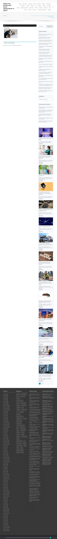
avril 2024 (5, 434)
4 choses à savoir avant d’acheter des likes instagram (47, 446)
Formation (24, 418)
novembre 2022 (6, 458)
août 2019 (5, 514)
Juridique (39, 5)
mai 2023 (5, 450)
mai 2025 (5, 415)
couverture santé (23, 409)
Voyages (49, 9)
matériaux (18, 432)
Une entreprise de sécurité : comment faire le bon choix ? (48, 411)
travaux (18, 447)
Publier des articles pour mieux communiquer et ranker (8, 7)
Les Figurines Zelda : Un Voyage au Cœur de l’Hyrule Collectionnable (47, 414)
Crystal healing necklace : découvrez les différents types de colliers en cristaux (44, 38)
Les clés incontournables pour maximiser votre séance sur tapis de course (46, 79)
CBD (22, 407)
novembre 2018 (6, 527)
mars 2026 (5, 401)
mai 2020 (5, 501)
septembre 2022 (6, 461)
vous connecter (9, 45)
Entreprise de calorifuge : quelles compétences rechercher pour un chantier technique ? (46, 41)
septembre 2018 (6, 530)
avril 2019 (5, 520)
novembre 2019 (6, 510)
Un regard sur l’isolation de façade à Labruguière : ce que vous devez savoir (45, 115)
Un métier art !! (41, 175)
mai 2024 (5, 432)
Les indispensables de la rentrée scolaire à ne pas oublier (34, 464)
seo (24, 441)
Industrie (27, 5)
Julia (5, 25)
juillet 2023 (5, 447)
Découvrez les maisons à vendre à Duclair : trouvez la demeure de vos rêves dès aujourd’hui (34, 477)
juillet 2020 (5, 498)
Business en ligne (23, 405)
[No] (55, 537)
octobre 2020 (6, 494)
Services (25, 9)
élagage (18, 452)
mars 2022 (5, 470)
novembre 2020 (6, 493)
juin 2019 (5, 517)
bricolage (18, 405)
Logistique (49, 5)
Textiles (29, 9)
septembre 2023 (6, 444)
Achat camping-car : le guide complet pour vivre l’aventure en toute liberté (35, 483)
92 (42, 383)
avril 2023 (5, 451)
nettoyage (22, 434)
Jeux (35, 5)
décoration (18, 414)
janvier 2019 (5, 524)
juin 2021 (5, 483)
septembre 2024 (6, 427)
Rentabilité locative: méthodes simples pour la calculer (34, 497)
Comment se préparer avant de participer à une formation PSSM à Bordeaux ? (34, 469)
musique (23, 432)
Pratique (36, 7)
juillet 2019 (5, 516)
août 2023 (5, 445)
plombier (18, 438)
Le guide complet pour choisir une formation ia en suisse (34, 425)
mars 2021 (5, 487)
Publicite (40, 7)
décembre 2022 (6, 457)
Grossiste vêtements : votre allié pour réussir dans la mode (34, 420)
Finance (43, 3)
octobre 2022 (6, 460)
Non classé (31, 7)
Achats (20, 3)
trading (25, 445)
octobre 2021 (6, 477)
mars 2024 (5, 435)
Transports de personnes (41, 9)
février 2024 (5, 437)
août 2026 (5, 394)
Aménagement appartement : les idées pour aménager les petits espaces (47, 437)
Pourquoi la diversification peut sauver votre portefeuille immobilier (34, 462)
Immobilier (23, 5)
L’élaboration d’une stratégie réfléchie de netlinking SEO (45, 121)
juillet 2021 (5, 481)
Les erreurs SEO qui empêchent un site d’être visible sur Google (34, 474)
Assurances (30, 3)
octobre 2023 (6, 442)
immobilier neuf (19, 423)
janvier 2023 (5, 455)
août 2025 (5, 411)
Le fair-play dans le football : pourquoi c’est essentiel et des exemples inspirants (45, 73)
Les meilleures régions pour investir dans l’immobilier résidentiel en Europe (35, 456)
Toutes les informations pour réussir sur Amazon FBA (47, 440)
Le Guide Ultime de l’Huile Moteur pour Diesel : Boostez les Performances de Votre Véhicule (34, 480)
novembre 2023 (6, 441)
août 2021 (5, 480)
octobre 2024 (6, 425)
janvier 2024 (5, 438)
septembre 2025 (6, 409)
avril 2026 (5, 399)
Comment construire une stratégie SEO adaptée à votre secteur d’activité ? (35, 486)
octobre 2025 (6, 408)
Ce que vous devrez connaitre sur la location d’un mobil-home (47, 434)
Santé (50, 7)
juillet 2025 (5, 412)
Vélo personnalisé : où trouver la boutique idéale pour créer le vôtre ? (34, 472)
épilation (22, 452)
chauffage (18, 409)
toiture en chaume (19, 445)
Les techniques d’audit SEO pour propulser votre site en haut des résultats (44, 263)
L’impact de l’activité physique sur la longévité (45, 64)
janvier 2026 (5, 404)
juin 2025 (5, 414)
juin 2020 (5, 500)
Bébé (35, 3)
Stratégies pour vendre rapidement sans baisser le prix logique (45, 70)
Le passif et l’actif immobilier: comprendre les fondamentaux (33, 418)
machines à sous (22, 427)
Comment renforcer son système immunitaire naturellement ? (34, 407)
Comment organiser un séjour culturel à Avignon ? (47, 404)
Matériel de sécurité (24, 7)
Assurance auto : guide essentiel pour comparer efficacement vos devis (44, 53)
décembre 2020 (6, 491)
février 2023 (5, 454)
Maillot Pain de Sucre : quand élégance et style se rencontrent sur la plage (46, 35)
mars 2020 (5, 504)
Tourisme (34, 9)
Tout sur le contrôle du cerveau (44, 226)
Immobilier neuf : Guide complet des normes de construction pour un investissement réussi (46, 85)
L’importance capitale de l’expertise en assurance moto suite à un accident (44, 50)
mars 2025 (5, 418)
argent (18, 396)
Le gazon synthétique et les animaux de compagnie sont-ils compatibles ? (48, 430)
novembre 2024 (6, 424)
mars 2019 (5, 521)
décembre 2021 (6, 474)
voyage (22, 447)
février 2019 (5, 523)
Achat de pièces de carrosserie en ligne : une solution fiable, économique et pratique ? (45, 88)
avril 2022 (5, 468)
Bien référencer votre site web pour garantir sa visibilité (48, 457)
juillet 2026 (5, 395)
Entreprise (39, 3)
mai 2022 (5, 467)
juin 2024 (5, 431)
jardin (17, 427)
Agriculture (25, 3)
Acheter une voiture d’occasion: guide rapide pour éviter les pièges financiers (45, 44)
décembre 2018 (6, 526)
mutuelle (18, 434)
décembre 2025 (6, 405)
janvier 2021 (5, 490)
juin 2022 (5, 465)
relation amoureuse (20, 441)
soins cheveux (19, 443)
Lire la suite (40, 143)
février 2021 (5, 488)
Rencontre (45, 7)
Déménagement (19, 418)
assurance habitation (20, 400)
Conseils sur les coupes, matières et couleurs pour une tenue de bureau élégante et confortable (35, 494)
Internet (32, 5)
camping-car (18, 407)
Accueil (32, 15)
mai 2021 (5, 484)
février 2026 (5, 402)
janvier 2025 (5, 421)
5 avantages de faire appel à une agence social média (47, 452)
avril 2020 (5, 503)
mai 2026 (5, 398)
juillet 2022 (5, 464)
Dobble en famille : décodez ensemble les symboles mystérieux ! (34, 451)
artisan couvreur (22, 396)
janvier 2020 (5, 507)
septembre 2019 (6, 513)
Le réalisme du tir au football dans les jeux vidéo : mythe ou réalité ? (45, 91)
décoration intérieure (20, 416)
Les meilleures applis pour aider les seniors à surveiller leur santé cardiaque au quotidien (45, 56)
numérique (18, 436)
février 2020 (5, 506)
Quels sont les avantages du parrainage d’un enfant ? (47, 409)
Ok (50, 537)
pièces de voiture (24, 436)
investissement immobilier (20, 425)
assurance (18, 398)
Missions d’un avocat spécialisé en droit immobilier (47, 394)
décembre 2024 (6, 422)
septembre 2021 (6, 478)
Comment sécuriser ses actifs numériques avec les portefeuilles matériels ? (45, 193)
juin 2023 (5, 448)
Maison (18, 7)
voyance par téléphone (20, 450)
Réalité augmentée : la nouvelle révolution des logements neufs (34, 432)
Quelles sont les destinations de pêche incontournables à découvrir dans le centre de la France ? (46, 111)
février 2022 (5, 471)
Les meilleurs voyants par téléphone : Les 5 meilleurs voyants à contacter (48, 422)
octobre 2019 (6, 511)
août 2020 (5, 497)
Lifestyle (44, 5)
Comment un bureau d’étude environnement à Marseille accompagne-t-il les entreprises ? (34, 489)
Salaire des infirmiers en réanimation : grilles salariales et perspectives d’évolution (45, 157)
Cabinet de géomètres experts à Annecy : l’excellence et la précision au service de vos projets (34, 459)
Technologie (24, 443)
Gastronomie (48, 3)
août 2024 (5, 428)
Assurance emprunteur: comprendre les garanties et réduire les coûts (35, 454)
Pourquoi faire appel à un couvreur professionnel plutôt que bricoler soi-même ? (45, 283)
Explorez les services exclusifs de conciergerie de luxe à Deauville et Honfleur (34, 500)
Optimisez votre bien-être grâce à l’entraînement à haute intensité (34, 492)
